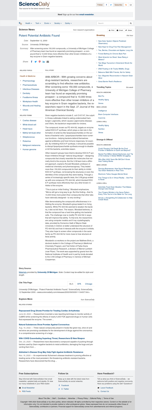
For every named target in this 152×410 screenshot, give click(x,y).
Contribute (62, 398)
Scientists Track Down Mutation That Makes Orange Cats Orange (114, 188)
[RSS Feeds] (126, 5)
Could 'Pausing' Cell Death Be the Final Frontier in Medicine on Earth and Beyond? (114, 149)
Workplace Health (30, 101)
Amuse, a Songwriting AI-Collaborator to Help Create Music (115, 199)
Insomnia (101, 118)
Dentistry (26, 93)
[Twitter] (35, 61)
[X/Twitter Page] (111, 5)
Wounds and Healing (31, 105)
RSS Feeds (26, 391)
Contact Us (105, 391)
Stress (100, 132)
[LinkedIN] (43, 61)
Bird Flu (101, 96)
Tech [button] (38, 23)
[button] (112, 30)
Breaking (101, 35)
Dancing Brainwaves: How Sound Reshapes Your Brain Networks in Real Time (114, 169)
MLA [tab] (71, 283)
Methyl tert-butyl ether (32, 132)
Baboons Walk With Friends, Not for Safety (114, 72)
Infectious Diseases (31, 89)
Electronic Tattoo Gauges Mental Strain (113, 174)
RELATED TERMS (26, 115)
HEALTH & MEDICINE (104, 92)
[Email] (47, 61)
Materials (23, 272)
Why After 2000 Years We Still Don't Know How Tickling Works (114, 160)
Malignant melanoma (31, 145)
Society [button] (57, 23)
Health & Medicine (27, 76)
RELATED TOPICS (26, 70)
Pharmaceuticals (30, 85)
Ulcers (25, 109)
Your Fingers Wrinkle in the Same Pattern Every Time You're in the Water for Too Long (115, 193)
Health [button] (28, 23)
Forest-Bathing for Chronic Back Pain (112, 53)
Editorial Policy (95, 398)
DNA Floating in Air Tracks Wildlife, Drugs (113, 69)
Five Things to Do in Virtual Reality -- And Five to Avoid (115, 178)
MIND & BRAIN (102, 107)
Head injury (27, 128)
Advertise (71, 398)
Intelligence (102, 110)
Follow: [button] (100, 5)
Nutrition (101, 129)
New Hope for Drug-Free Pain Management (114, 47)
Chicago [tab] (88, 283)
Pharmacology (29, 80)
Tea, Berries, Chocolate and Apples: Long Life (115, 50)
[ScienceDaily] (34, 4)
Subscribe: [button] (119, 5)
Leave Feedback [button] (107, 388)
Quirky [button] (67, 23)
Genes (100, 103)
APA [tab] (79, 283)
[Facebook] (31, 61)
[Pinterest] (39, 61)
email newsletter (86, 14)
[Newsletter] (130, 5)
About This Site (44, 398)
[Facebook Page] (106, 5)
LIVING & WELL (102, 121)
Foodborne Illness (30, 97)
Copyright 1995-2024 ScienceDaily (33, 402)
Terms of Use (109, 398)
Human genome (29, 149)
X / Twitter (65, 389)
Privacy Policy (83, 398)
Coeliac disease (29, 120)
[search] (130, 23)
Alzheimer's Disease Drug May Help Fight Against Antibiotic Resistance (51, 352)
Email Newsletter (28, 388)
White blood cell (29, 124)
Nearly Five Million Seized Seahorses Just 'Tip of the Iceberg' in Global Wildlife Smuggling (115, 155)
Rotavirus (27, 141)
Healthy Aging (103, 99)
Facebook (65, 385)
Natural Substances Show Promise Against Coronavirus (44, 324)
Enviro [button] (47, 23)
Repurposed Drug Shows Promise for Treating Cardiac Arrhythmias (49, 310)
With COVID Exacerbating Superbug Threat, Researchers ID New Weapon (52, 338)
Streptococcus (29, 137)
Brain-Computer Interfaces (108, 114)
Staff (54, 398)
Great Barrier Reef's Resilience (110, 81)
